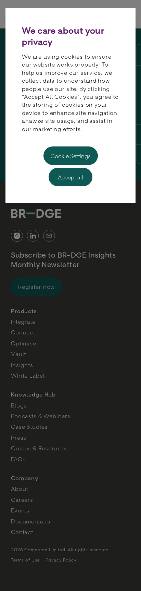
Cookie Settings (71, 155)
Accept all (70, 177)
